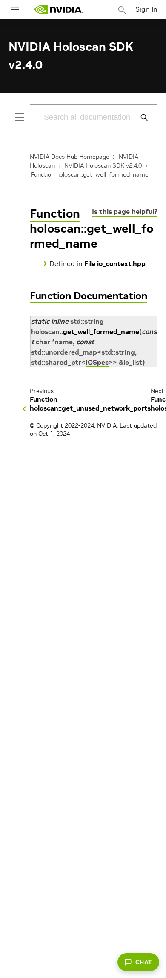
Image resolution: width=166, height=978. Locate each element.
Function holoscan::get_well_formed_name (90, 174)
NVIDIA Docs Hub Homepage (69, 156)
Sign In (146, 9)
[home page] (58, 9)
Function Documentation (88, 295)
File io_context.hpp (115, 263)
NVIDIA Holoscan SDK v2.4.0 (103, 165)
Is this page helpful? (124, 211)
